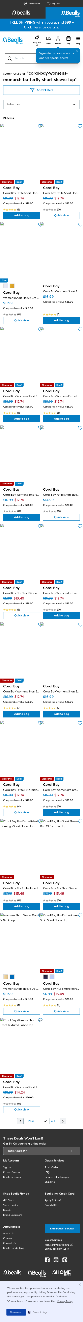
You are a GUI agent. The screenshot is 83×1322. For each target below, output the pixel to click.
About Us (8, 1233)
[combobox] (41, 104)
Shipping (50, 1181)
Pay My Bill (51, 1205)
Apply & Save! (53, 1200)
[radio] (5, 286)
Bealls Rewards (12, 1177)
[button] (37, 1312)
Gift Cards (9, 1200)
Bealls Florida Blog (13, 1248)
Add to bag (27, 216)
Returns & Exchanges (57, 1177)
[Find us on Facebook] (47, 1259)
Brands (7, 1210)
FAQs (47, 1172)
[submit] (72, 1151)
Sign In (7, 1167)
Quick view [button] (67, 216)
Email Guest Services (62, 1228)
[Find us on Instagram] (56, 1259)
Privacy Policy (65, 1301)
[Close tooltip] (77, 51)
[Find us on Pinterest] (64, 1259)
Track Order (51, 1167)
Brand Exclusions (12, 1215)
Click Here (32, 27)
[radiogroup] (9, 286)
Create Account (12, 1172)
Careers (7, 1238)
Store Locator (10, 1205)
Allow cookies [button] (16, 1312)
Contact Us (9, 1243)
